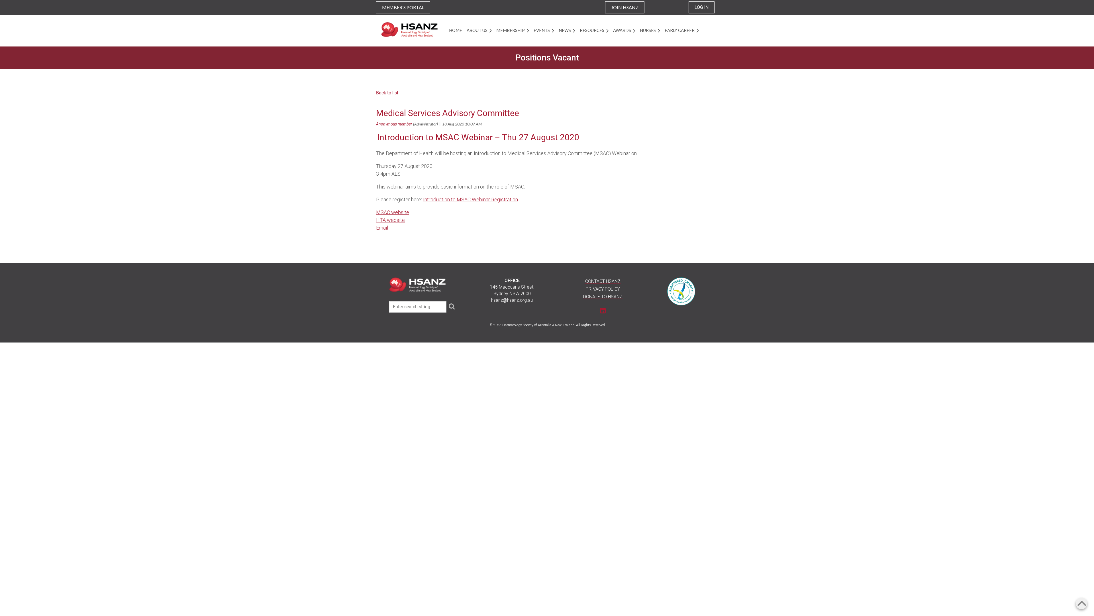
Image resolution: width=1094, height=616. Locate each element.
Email (382, 228)
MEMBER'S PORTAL (403, 7)
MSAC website (392, 212)
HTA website (390, 220)
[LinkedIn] (603, 310)
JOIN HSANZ (624, 7)
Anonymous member (394, 124)
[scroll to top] (1081, 603)
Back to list (387, 93)
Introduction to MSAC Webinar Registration (470, 199)
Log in (702, 7)
